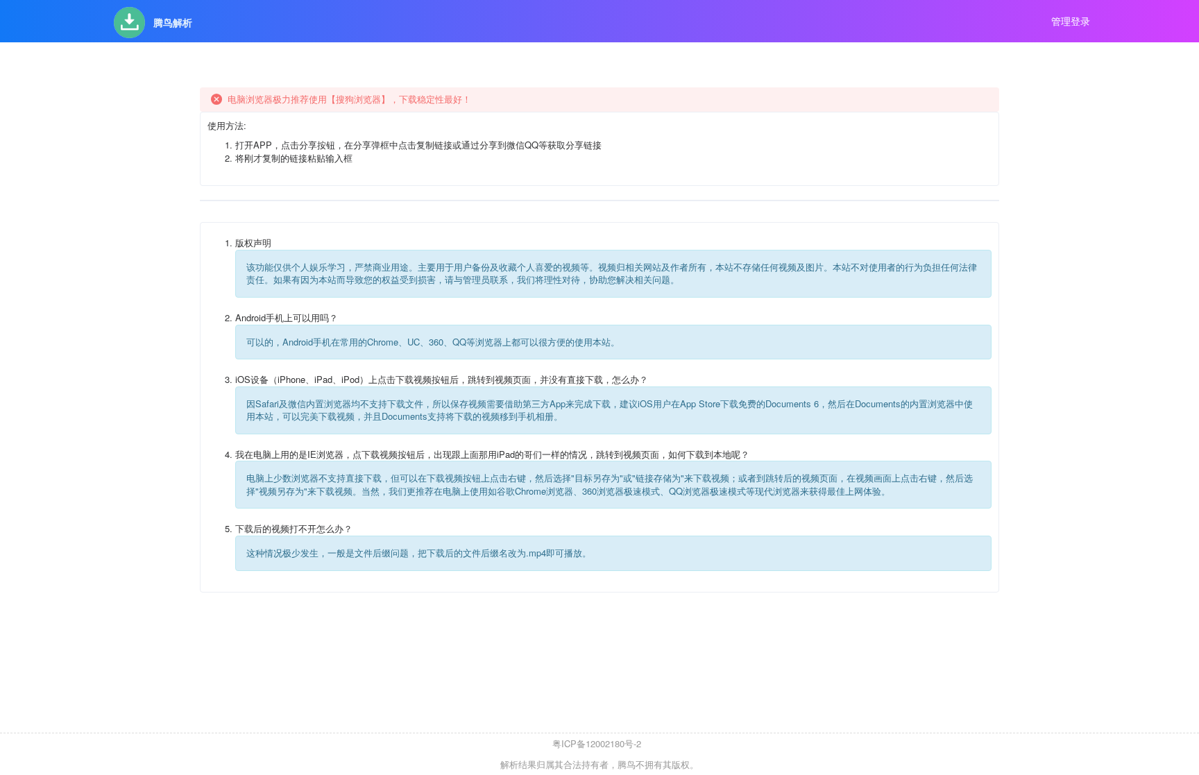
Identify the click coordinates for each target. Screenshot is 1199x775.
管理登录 (1070, 21)
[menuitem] (153, 21)
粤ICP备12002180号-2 (596, 743)
